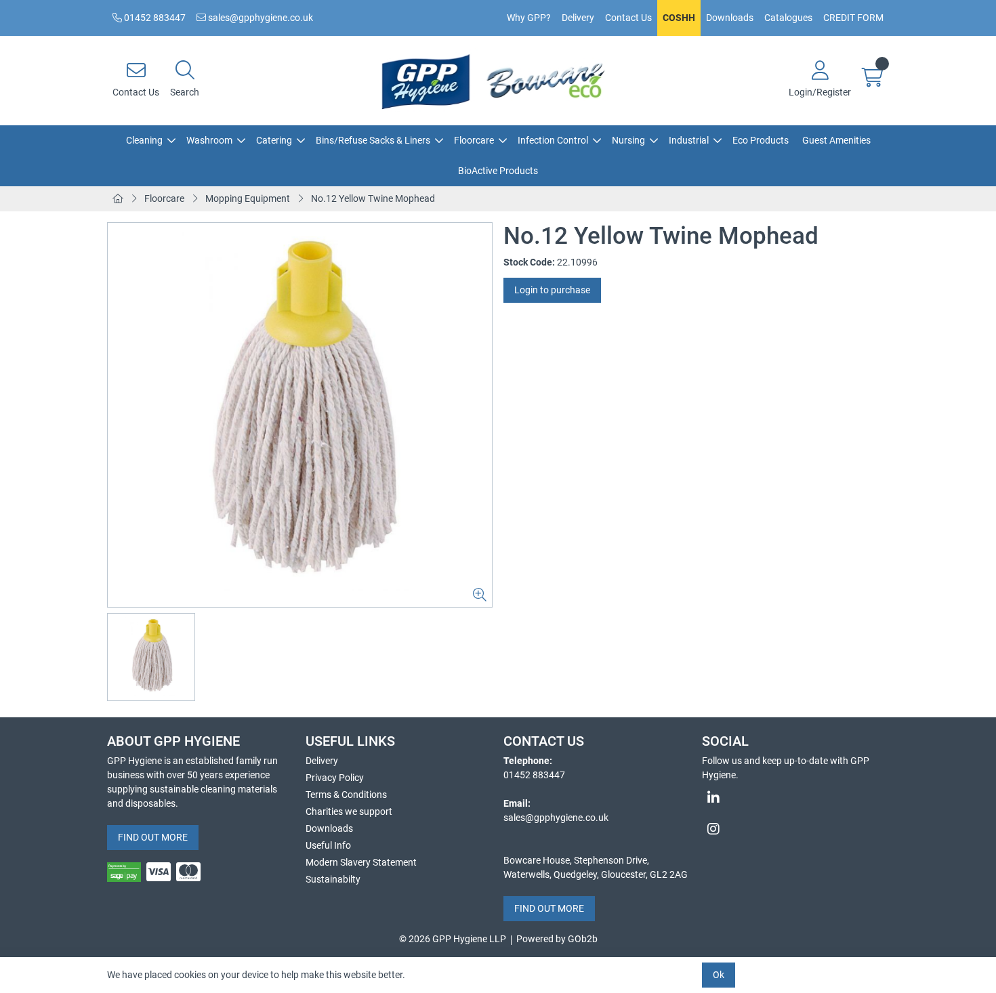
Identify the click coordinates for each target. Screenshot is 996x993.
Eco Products (760, 140)
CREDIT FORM (853, 17)
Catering (274, 140)
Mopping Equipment (247, 198)
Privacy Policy (335, 777)
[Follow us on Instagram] (796, 829)
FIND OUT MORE (153, 837)
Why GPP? (529, 17)
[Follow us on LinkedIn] (796, 798)
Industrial (689, 140)
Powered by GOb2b (557, 938)
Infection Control (553, 140)
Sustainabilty (333, 879)
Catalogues (788, 17)
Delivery (578, 17)
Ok (718, 974)
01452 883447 (154, 17)
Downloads (729, 17)
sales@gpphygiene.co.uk (259, 17)
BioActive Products (498, 170)
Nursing (628, 140)
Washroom (209, 140)
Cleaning (144, 140)
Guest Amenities (836, 140)
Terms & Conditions (346, 794)
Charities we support (349, 811)
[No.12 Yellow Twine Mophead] (300, 415)
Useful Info (328, 845)
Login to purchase (552, 289)
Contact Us (628, 17)
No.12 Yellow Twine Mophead (373, 198)
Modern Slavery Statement (361, 862)
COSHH (679, 17)
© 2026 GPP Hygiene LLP (452, 938)
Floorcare (474, 140)
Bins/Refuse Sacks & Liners (373, 140)
